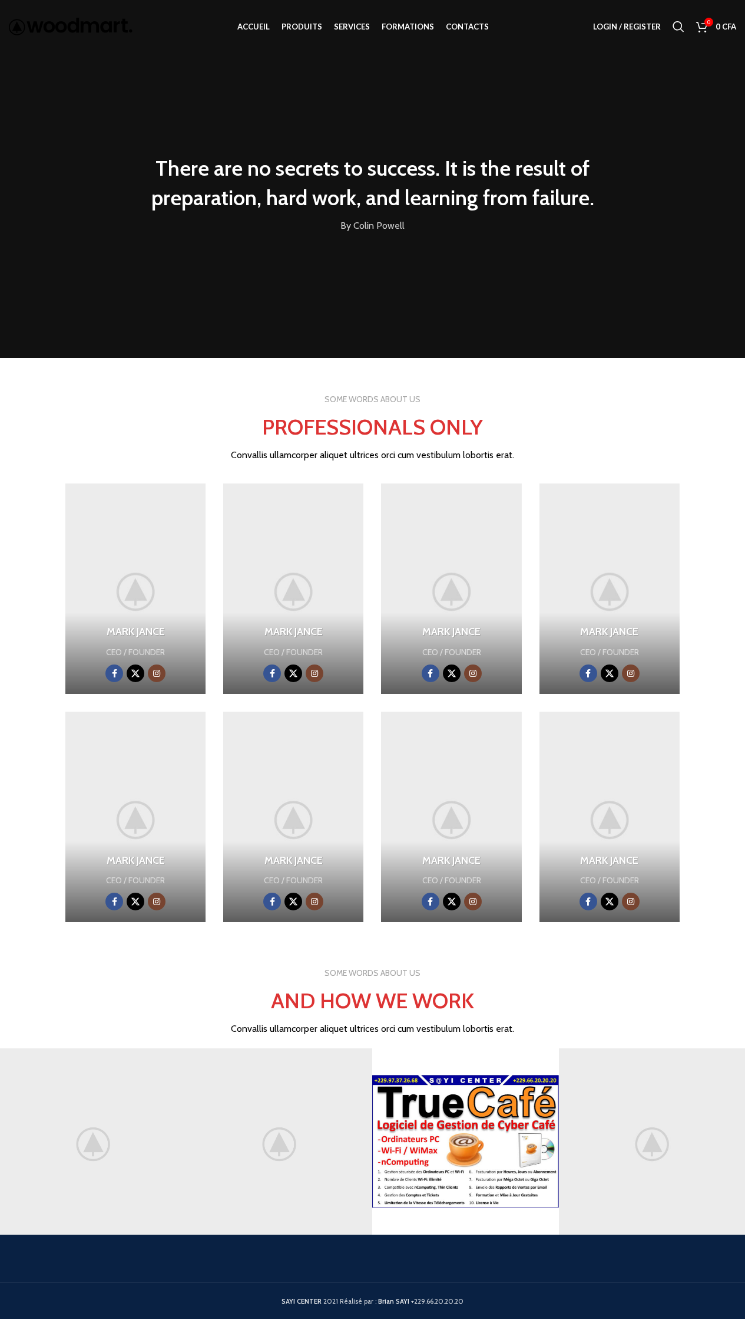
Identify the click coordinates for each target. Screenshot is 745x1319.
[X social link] (135, 673)
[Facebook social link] (114, 673)
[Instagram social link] (156, 673)
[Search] (678, 26)
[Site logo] (71, 25)
